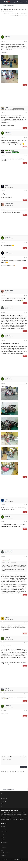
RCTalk (2, 850)
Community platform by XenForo (12, 859)
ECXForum (3, 840)
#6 (26, 209)
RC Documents (3, 847)
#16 (26, 623)
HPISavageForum (4, 842)
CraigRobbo (4, 11)
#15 (26, 556)
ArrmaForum (3, 834)
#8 (26, 257)
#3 (26, 137)
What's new (4, 823)
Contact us (3, 796)
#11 (26, 340)
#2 (26, 112)
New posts (3, 826)
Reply (25, 85)
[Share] (25, 41)
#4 (26, 155)
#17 (26, 642)
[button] (2, 757)
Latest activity (3, 828)
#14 (26, 521)
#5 (26, 190)
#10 (26, 312)
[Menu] (1, 1)
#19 (26, 710)
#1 (26, 41)
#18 (26, 693)
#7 (26, 242)
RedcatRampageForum (5, 852)
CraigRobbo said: (5, 560)
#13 (26, 504)
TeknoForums (3, 855)
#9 (26, 295)
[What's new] (23, 2)
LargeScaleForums (4, 845)
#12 (26, 383)
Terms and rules (4, 798)
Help (1, 803)
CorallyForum (3, 837)
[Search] (26, 2)
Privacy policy (3, 801)
